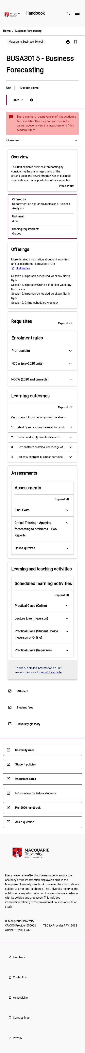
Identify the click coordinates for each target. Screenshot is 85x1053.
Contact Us (20, 977)
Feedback (19, 957)
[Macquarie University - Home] (12, 15)
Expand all (65, 323)
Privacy (17, 1037)
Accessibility (20, 997)
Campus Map (21, 1017)
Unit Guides (23, 268)
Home (7, 30)
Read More (66, 186)
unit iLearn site (52, 672)
